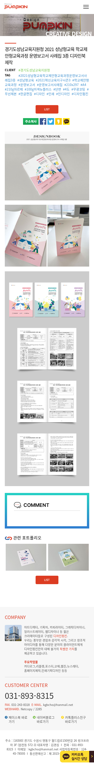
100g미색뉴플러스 (39, 89)
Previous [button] (77, 537)
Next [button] (85, 537)
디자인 (40, 93)
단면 (58, 89)
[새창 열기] (43, 120)
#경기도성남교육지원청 (34, 70)
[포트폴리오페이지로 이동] (47, 107)
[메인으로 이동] (16, 8)
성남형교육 (26, 80)
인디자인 (64, 93)
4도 (67, 89)
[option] (46, 557)
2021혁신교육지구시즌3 (54, 80)
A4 (84, 84)
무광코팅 (79, 89)
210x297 (72, 84)
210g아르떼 (15, 89)
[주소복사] (31, 120)
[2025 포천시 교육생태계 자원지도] (46, 557)
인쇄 (51, 93)
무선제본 (11, 93)
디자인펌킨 (80, 93)
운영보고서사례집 (51, 84)
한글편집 (26, 93)
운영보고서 (27, 84)
